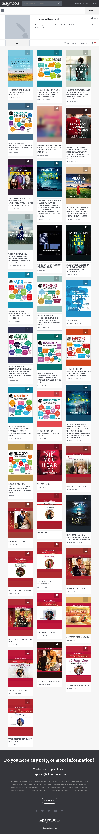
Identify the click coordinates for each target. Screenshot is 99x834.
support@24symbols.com (49, 774)
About (78, 3)
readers (83, 43)
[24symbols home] (10, 3)
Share (95, 18)
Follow (17, 43)
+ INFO (86, 3)
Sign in (92, 10)
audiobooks (70, 43)
